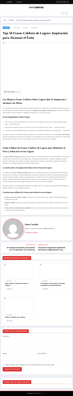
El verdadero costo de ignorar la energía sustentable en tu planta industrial (53, 284)
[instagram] (65, 2)
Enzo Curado (17, 27)
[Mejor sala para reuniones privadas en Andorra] (18, 271)
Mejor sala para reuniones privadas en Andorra (16, 284)
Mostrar (17, 91)
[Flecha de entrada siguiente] (69, 247)
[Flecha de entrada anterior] (3, 247)
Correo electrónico (42, 353)
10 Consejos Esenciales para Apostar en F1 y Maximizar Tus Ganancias (21, 249)
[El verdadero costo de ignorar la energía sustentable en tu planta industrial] (54, 271)
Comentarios (6, 336)
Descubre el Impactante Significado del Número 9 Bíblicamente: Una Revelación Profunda (51, 249)
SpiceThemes (43, 393)
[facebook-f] (57, 2)
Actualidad (6, 27)
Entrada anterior (30, 244)
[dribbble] (62, 2)
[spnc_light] (66, 13)
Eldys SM (9, 281)
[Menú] (6, 13)
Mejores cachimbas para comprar (15, 317)
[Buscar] (62, 13)
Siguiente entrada (43, 244)
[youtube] (67, 2)
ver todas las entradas (31, 232)
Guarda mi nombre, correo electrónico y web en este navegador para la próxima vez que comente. (29, 365)
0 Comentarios (34, 27)
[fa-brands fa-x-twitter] (60, 2)
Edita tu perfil (48, 228)
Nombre (5, 353)
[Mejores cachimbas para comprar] (18, 305)
